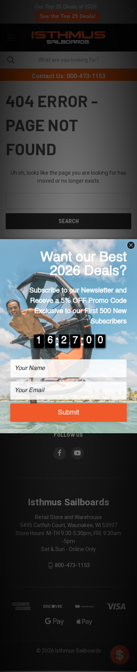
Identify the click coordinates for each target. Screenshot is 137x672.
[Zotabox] (132, 426)
